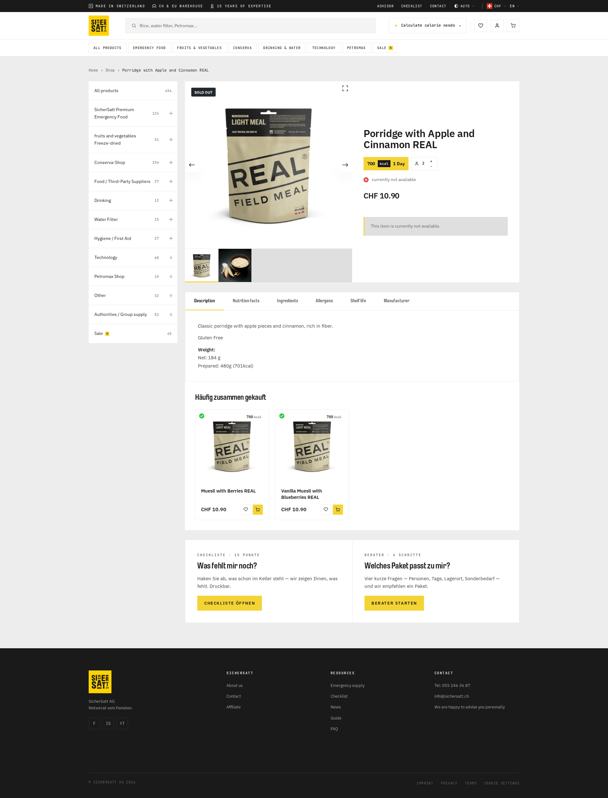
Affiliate (233, 707)
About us (234, 685)
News (336, 707)
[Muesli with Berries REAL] (232, 446)
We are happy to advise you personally (469, 707)
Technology (324, 48)
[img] (201, 415)
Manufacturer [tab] (396, 300)
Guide (336, 718)
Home (93, 70)
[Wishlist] (480, 25)
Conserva (242, 48)
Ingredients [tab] (287, 300)
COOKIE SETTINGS (501, 783)
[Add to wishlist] (246, 510)
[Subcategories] (171, 113)
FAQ (334, 729)
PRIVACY (449, 783)
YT (122, 723)
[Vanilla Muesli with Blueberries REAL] (312, 446)
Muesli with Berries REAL (228, 491)
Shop (110, 70)
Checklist (411, 6)
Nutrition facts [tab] (246, 300)
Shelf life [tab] (358, 300)
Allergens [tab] (324, 300)
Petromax (356, 48)
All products (107, 48)
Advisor (385, 6)
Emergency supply (347, 685)
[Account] (497, 25)
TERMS (471, 783)
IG (108, 723)
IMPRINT (425, 783)
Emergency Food (149, 48)
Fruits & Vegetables (199, 48)
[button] (258, 510)
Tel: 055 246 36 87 (452, 685)
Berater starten (394, 603)
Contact (438, 6)
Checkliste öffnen (229, 603)
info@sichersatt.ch (451, 696)
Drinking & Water (282, 48)
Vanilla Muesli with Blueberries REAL (301, 494)
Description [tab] (204, 300)
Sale (382, 48)
